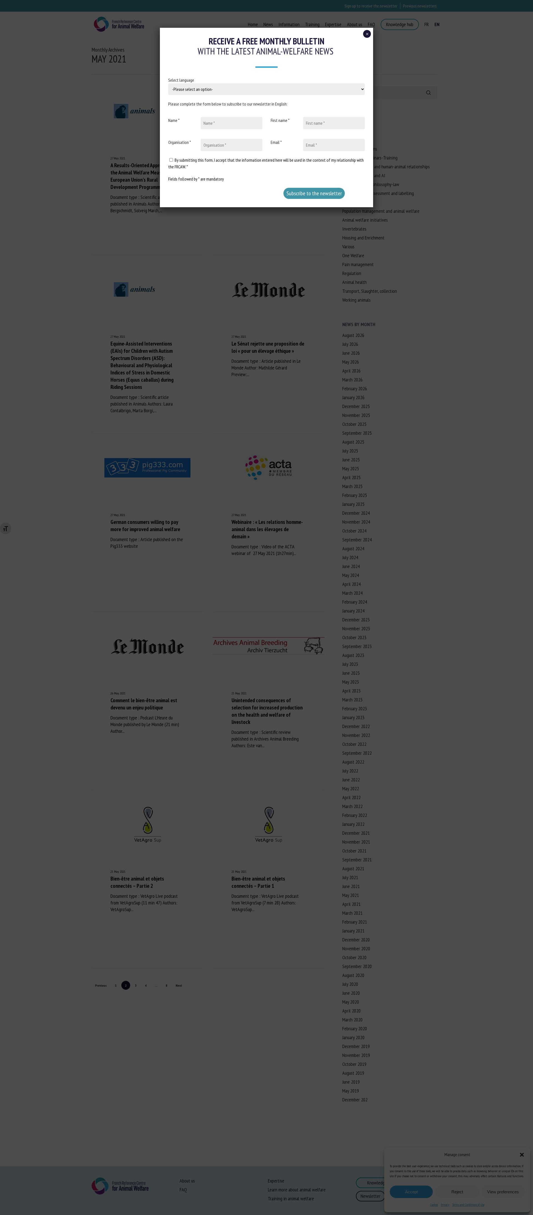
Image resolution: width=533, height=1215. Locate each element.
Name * (174, 120)
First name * (280, 120)
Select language (181, 80)
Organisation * (179, 142)
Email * (276, 142)
